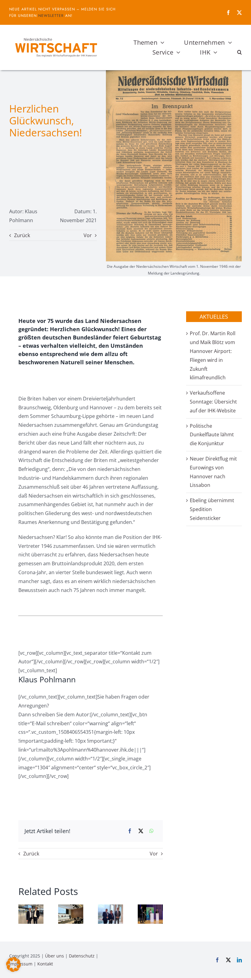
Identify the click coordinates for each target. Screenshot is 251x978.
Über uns (54, 956)
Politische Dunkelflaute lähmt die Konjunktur (212, 435)
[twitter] (239, 12)
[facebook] (228, 12)
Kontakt (45, 964)
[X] (140, 831)
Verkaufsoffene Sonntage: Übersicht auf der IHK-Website (213, 401)
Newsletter (51, 15)
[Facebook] (129, 831)
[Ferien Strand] (55, 36)
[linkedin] (239, 959)
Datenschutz (82, 956)
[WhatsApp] (151, 831)
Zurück (22, 235)
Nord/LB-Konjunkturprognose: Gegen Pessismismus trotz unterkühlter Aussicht (104, 921)
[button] (239, 52)
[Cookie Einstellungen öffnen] (13, 970)
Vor (88, 235)
